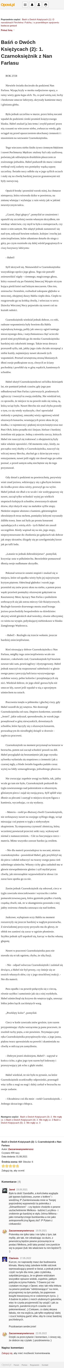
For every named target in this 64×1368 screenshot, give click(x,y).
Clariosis (13, 1258)
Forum (16, 1365)
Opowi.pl (7, 4)
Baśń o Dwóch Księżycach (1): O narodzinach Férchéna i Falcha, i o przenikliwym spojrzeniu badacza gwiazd (30, 22)
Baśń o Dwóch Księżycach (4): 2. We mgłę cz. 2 (29, 1120)
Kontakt (45, 1365)
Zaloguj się (7, 1353)
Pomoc (24, 1365)
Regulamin (34, 1365)
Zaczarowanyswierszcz (21, 1149)
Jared (12, 1189)
